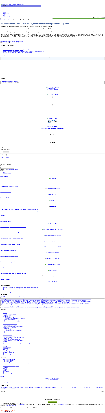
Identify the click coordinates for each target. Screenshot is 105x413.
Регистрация (16, 169)
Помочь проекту (6, 371)
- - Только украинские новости (9, 314)
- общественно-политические (9, 336)
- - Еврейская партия (7, 315)
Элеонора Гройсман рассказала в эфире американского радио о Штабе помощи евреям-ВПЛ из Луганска (67, 303)
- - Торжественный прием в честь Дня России (12, 330)
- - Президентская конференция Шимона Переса (13, 326)
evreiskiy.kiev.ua (21, 404)
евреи (95, 387)
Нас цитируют (6, 372)
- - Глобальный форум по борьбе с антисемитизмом (13, 337)
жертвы (5, 41)
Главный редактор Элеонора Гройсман (11, 366)
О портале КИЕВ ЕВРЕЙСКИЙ (9, 359)
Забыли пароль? (10, 169)
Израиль (4, 15)
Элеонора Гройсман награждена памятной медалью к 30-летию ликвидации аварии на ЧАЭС (59, 297)
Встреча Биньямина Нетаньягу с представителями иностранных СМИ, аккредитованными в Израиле (65, 300)
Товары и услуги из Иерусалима (9, 373)
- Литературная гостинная (8, 344)
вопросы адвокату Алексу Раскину (56, 128)
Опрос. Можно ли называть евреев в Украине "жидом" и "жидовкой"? (17, 290)
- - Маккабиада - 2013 (7, 328)
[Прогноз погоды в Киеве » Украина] (52, 118)
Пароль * (2, 166)
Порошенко (54, 387)
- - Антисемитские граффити (9, 319)
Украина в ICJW (6, 351)
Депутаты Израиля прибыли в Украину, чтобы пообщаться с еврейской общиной (52, 302)
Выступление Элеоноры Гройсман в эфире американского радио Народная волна (52, 306)
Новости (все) (6, 13)
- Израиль (5, 322)
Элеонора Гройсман (83, 387)
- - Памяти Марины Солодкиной (9, 327)
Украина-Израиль (6, 16)
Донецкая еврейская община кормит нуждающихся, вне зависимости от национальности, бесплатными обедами (26, 47)
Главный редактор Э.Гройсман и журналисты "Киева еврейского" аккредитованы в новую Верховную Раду (68, 301)
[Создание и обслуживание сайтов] (7, 411)
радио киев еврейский (11, 5)
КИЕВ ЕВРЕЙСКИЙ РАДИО (9, 360)
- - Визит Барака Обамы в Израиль (10, 325)
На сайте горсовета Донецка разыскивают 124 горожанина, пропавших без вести (20, 48)
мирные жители (19, 41)
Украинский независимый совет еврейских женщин (65, 387)
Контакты (5, 369)
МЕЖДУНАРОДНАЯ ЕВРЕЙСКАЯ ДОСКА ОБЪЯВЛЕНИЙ (16, 363)
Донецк (2, 41)
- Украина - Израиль (7, 329)
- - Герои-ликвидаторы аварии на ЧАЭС (11, 321)
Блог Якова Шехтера (6, 382)
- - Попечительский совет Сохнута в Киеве (12, 331)
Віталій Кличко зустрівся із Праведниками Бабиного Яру (13, 296)
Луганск (44, 387)
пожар (7, 388)
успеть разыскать (6, 348)
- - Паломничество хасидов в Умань (10, 332)
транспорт (19, 388)
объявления (5, 349)
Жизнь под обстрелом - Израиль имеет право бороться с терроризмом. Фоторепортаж (54, 304)
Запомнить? (3, 169)
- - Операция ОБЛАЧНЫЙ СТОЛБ (10, 324)
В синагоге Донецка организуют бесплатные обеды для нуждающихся (17, 52)
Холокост (73, 387)
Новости (10, 19)
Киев (35, 387)
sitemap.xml (14, 405)
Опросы (4, 353)
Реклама (4, 370)
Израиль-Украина (28, 387)
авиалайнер (88, 387)
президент (9, 388)
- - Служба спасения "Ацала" (9, 317)
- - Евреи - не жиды (7, 316)
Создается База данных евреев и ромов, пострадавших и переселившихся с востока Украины (59, 307)
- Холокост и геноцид (7, 338)
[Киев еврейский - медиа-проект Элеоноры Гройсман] (12, 4)
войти (4, 172)
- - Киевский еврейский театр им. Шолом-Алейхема (14, 318)
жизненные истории (7, 347)
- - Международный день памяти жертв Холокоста (13, 340)
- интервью (5, 341)
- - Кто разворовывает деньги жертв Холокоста (12, 339)
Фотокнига (5, 367)
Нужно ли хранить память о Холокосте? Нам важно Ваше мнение (16, 288)
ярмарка (22, 388)
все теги (2, 389)
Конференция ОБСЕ (7, 354)
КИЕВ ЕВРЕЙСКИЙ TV (8, 361)
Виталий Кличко (16, 387)
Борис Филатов (5, 387)
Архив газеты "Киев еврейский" (9, 362)
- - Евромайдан (6, 333)
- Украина (5, 313)
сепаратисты (10, 41)
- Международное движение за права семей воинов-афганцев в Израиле (18, 343)
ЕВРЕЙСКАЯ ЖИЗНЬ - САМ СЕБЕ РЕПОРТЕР (13, 365)
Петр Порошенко (48, 387)
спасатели (17, 388)
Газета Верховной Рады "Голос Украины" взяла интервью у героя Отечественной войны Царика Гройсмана (68, 299)
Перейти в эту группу (5, 157)
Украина (4, 14)
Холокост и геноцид (77, 387)
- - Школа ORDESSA (7, 335)
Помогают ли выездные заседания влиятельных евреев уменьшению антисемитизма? (20, 289)
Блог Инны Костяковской (52, 379)
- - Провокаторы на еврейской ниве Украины (12, 320)
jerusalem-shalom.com (5, 83)
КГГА (32, 387)
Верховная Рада (11, 387)
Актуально (5, 350)
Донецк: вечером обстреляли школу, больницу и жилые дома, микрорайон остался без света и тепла (23, 51)
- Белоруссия (5, 342)
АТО (14, 41)
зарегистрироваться (7, 173)
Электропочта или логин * (6, 164)
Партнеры (5, 368)
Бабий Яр (5, 346)
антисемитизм (92, 387)
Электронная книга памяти (8, 352)
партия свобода (3, 388)
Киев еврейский (5, 42)
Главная (4, 12)
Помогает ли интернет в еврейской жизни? (12, 292)
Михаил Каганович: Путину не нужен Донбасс (13, 50)
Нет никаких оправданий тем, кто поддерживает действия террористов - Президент (20, 287)
